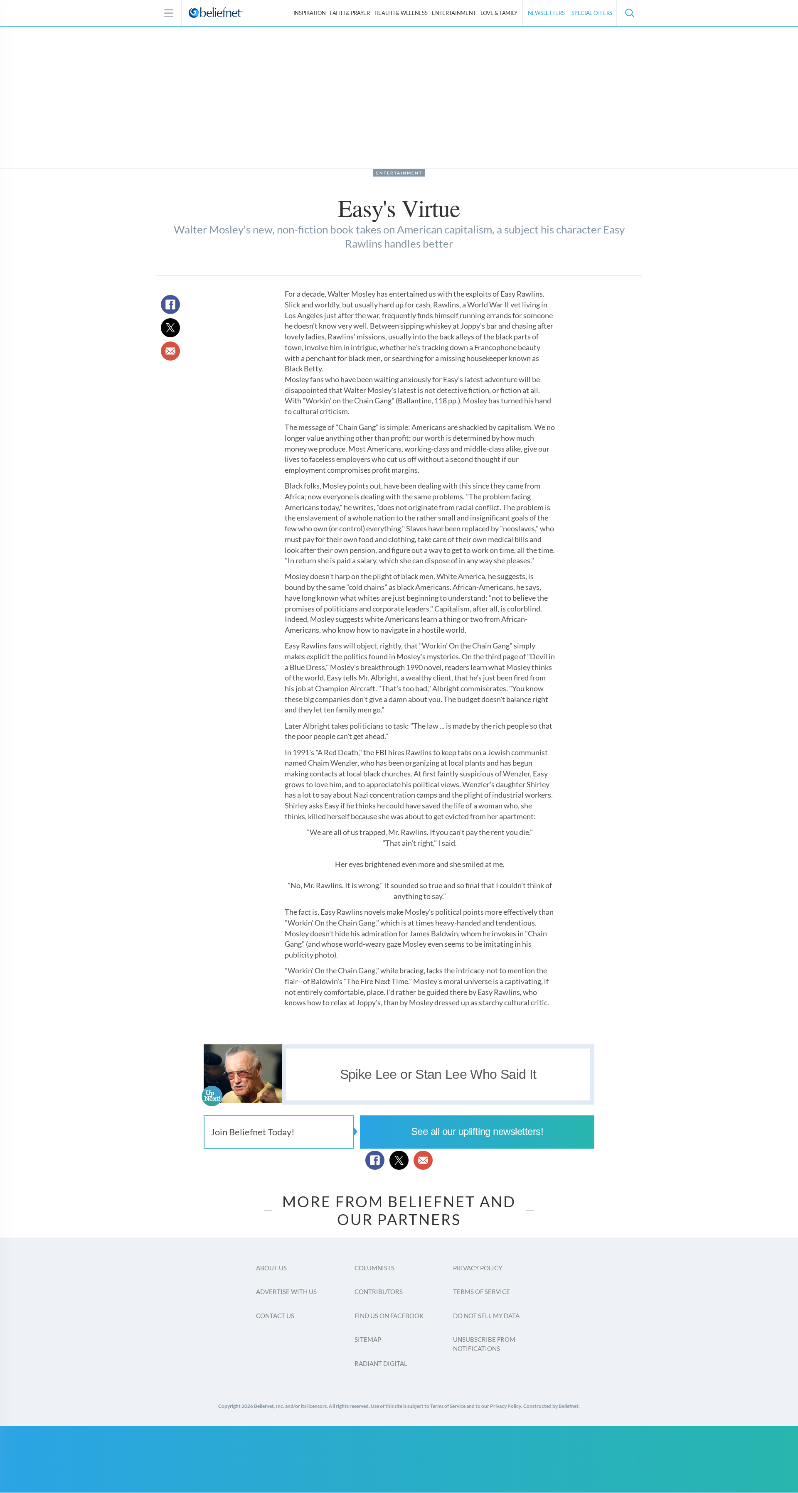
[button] (629, 13)
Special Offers (591, 13)
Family (498, 13)
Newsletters (546, 13)
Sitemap (368, 1339)
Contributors (379, 1291)
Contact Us (275, 1315)
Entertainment (454, 13)
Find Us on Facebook (389, 1315)
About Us (271, 1268)
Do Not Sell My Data (486, 1315)
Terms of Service (481, 1291)
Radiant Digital (381, 1363)
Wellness (401, 13)
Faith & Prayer (350, 13)
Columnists (374, 1268)
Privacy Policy (477, 1268)
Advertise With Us (286, 1291)
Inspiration (309, 13)
